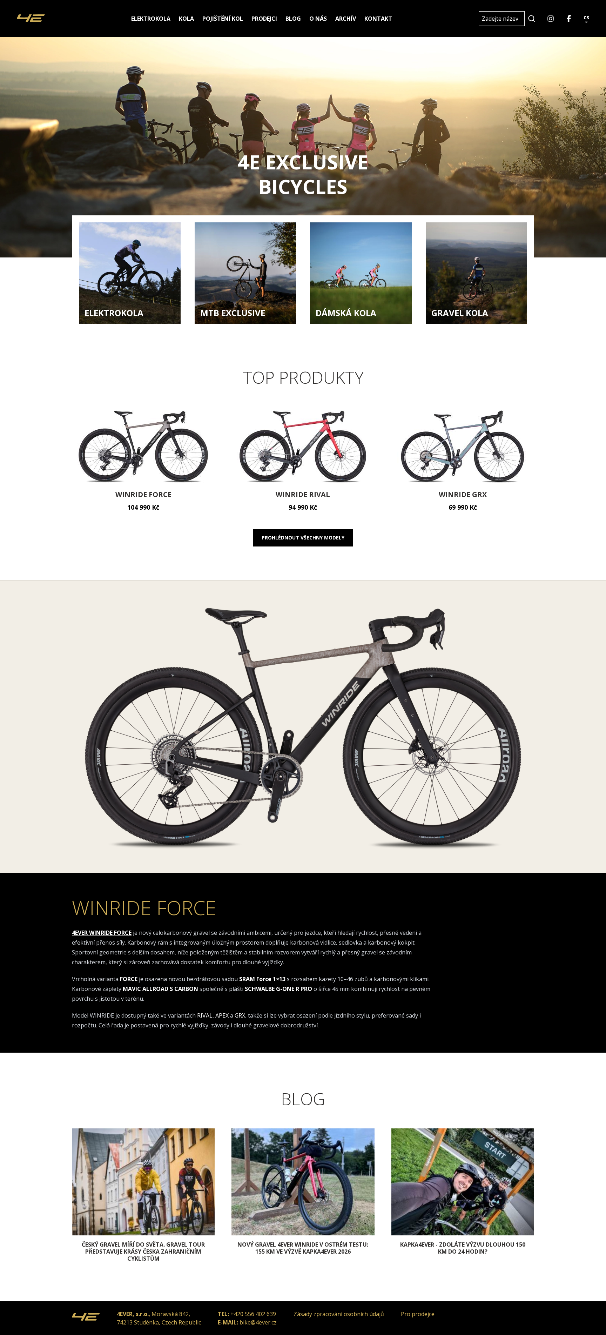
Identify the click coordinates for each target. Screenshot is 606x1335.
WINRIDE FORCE (144, 907)
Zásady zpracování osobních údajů (339, 1314)
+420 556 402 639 (253, 1314)
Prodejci (264, 18)
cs (586, 17)
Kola (186, 18)
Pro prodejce (418, 1314)
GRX (240, 1015)
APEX (222, 1015)
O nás (318, 18)
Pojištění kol (222, 18)
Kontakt (378, 18)
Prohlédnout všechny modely (303, 537)
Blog (293, 18)
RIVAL (205, 1015)
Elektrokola (150, 18)
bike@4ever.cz (258, 1322)
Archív (345, 18)
